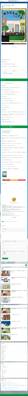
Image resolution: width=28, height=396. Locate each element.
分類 (2, 369)
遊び (3, 359)
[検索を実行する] (26, 265)
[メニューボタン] (1, 1)
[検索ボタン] (27, 1)
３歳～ (5, 221)
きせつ (8, 221)
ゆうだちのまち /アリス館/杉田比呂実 (6, 178)
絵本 (2, 221)
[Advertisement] (14, 53)
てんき (14, 221)
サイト (3, 248)
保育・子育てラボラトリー (14, 0)
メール (3, 245)
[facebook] (12, 217)
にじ (17, 221)
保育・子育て (4, 347)
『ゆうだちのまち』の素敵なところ (8, 73)
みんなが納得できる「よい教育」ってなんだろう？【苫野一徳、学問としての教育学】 (12, 385)
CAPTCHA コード (4, 254)
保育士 (3, 349)
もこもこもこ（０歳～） (4, 389)
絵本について (4, 356)
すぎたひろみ (11, 221)
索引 (2, 374)
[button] (7, 43)
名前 (3, 242)
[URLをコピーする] (20, 43)
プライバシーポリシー (5, 367)
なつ (15, 221)
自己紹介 (3, 376)
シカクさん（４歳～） (4, 382)
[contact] (15, 217)
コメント (3, 231)
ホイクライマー (10, 382)
